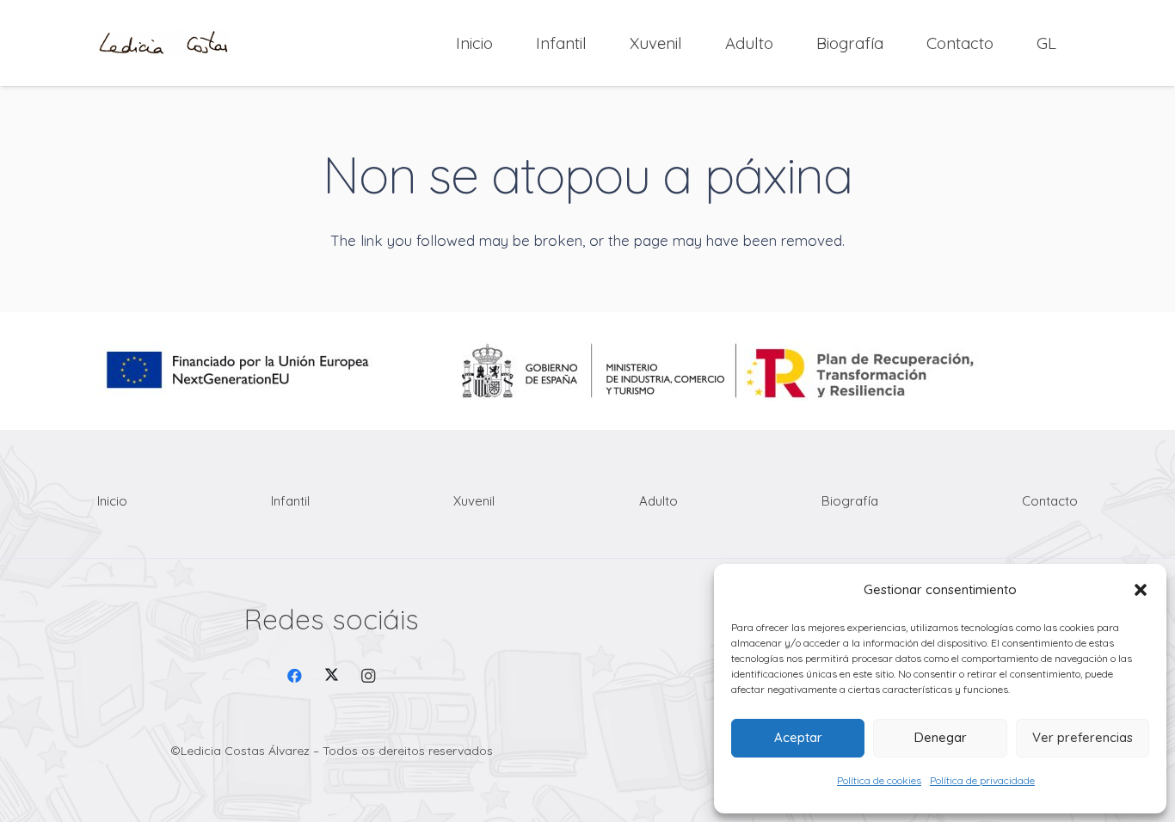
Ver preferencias (1082, 737)
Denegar (940, 737)
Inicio (112, 501)
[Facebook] (295, 676)
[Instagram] (368, 676)
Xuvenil (474, 501)
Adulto (658, 501)
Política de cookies (879, 780)
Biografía (849, 501)
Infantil (290, 501)
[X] (331, 676)
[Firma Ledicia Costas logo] (163, 43)
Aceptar (798, 737)
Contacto (1050, 501)
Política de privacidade (982, 780)
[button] (1140, 589)
